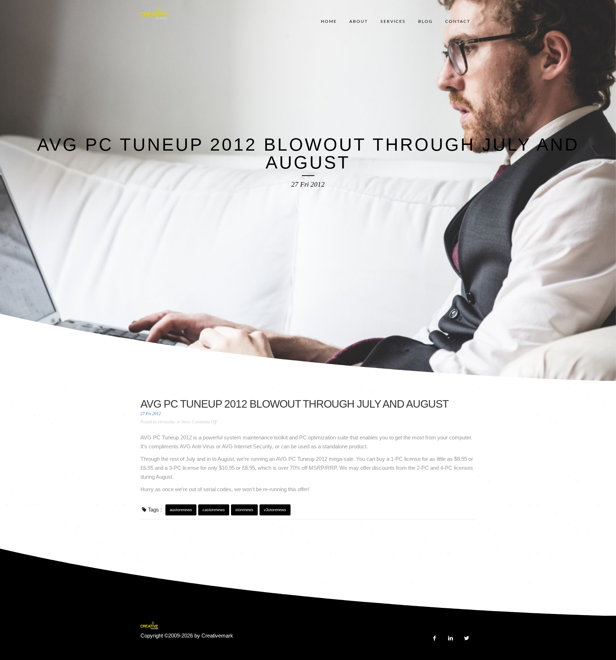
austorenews (181, 510)
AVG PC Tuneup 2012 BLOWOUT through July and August (294, 404)
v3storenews (275, 510)
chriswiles (166, 421)
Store (185, 421)
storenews (244, 510)
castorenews (213, 510)
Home (329, 21)
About (358, 21)
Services (393, 21)
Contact (457, 21)
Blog (425, 21)
